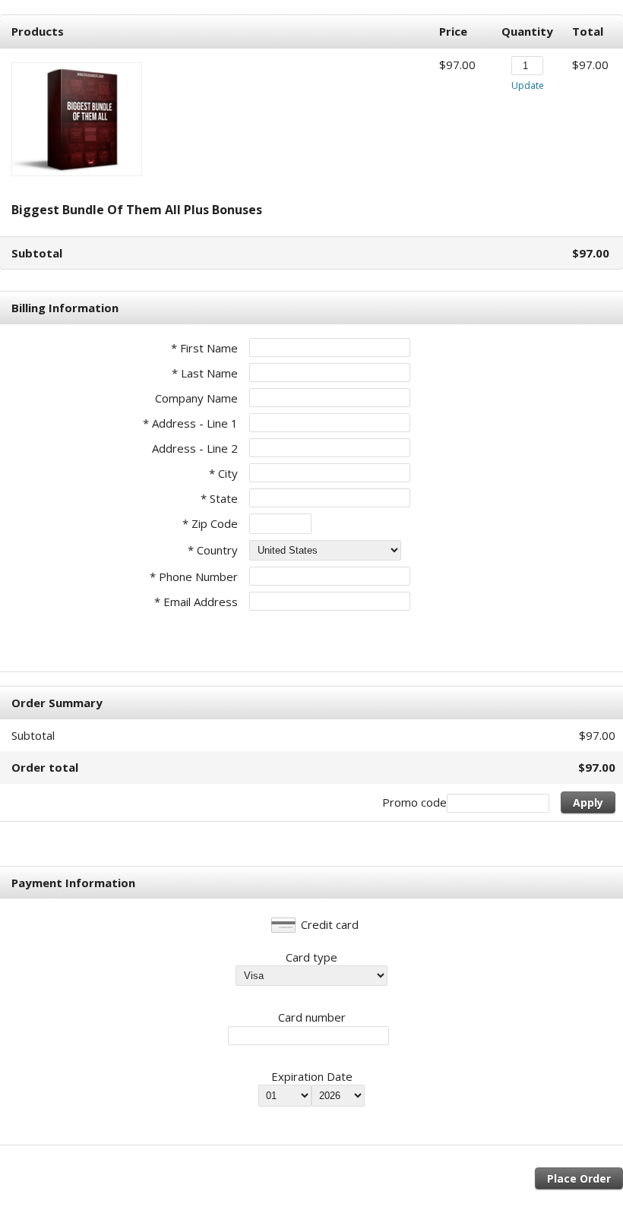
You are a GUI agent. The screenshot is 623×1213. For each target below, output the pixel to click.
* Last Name (205, 373)
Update (527, 85)
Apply (588, 802)
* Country (213, 550)
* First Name (204, 347)
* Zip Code (210, 523)
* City (223, 473)
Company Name (196, 398)
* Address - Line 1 (190, 423)
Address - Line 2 (195, 448)
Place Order (579, 1178)
